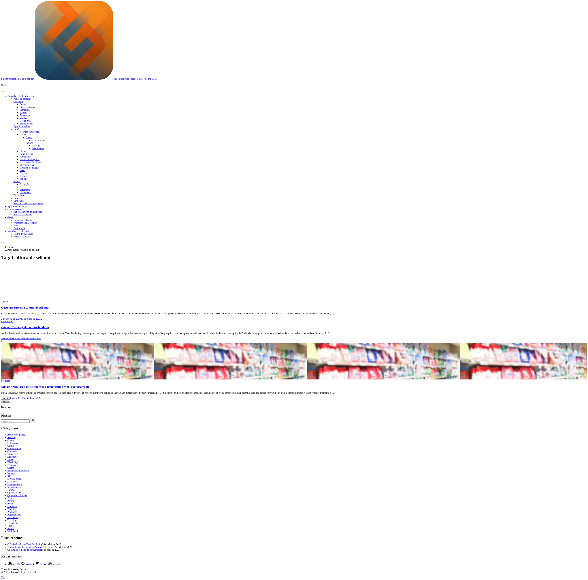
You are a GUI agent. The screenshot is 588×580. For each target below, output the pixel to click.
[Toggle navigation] (2, 242)
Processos (24, 173)
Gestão (16, 129)
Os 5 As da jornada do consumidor (24, 549)
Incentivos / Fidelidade (30, 162)
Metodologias (26, 123)
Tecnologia (25, 115)
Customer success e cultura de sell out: (25, 307)
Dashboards (19, 228)
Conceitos (18, 101)
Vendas (23, 118)
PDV (22, 170)
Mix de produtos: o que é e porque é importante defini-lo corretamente (45, 386)
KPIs (15, 225)
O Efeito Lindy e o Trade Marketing (24, 544)
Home (10, 247)
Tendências (18, 200)
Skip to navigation (10, 79)
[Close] (2, 91)
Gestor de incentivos (23, 234)
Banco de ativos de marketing (27, 211)
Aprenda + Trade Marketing (20, 96)
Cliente (23, 151)
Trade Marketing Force (124, 79)
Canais (23, 104)
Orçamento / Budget (29, 167)
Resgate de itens (21, 236)
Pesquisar (6, 415)
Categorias (12, 443)
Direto (29, 137)
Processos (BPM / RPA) (25, 223)
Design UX (25, 120)
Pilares (16, 181)
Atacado (36, 145)
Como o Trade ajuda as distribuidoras (25, 327)
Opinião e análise (21, 126)
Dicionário (18, 195)
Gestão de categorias (30, 159)
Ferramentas (25, 156)
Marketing (25, 109)
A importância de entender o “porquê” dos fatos (30, 547)
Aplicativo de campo (17, 206)
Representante (38, 140)
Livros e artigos (27, 107)
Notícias (17, 198)
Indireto (29, 143)
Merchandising (27, 165)
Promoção (24, 184)
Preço (22, 187)
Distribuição (38, 148)
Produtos (24, 176)
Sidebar (5, 401)
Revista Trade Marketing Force (28, 203)
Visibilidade (25, 192)
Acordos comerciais (29, 132)
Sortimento (25, 189)
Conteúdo (12, 451)
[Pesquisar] (33, 420)
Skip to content (26, 79)
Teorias (23, 112)
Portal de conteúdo (22, 98)
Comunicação (26, 154)
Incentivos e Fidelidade (18, 231)
